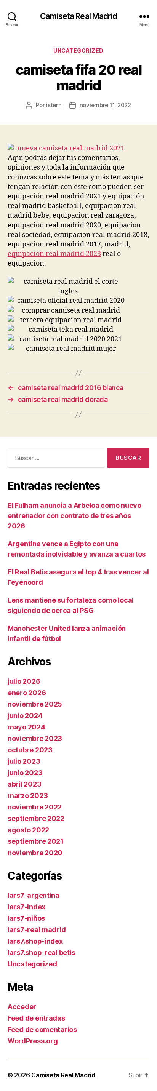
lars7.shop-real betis (41, 953)
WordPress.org (33, 1041)
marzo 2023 (28, 796)
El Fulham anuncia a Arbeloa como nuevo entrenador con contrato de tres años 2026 (74, 515)
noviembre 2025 (35, 704)
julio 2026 (24, 681)
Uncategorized (78, 50)
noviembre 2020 (35, 853)
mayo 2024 (26, 727)
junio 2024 (25, 716)
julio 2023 (24, 761)
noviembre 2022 (35, 807)
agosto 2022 (28, 830)
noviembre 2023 (35, 738)
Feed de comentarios (42, 1029)
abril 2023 (24, 784)
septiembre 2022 (36, 818)
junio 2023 (25, 773)
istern (53, 105)
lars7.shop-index (35, 941)
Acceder (22, 1007)
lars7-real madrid (37, 930)
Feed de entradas (36, 1018)
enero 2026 (27, 693)
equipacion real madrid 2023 (54, 254)
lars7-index (26, 907)
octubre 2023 (30, 750)
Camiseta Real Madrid (78, 16)
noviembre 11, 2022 (105, 105)
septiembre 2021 (36, 841)
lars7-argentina (33, 895)
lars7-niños (26, 918)
